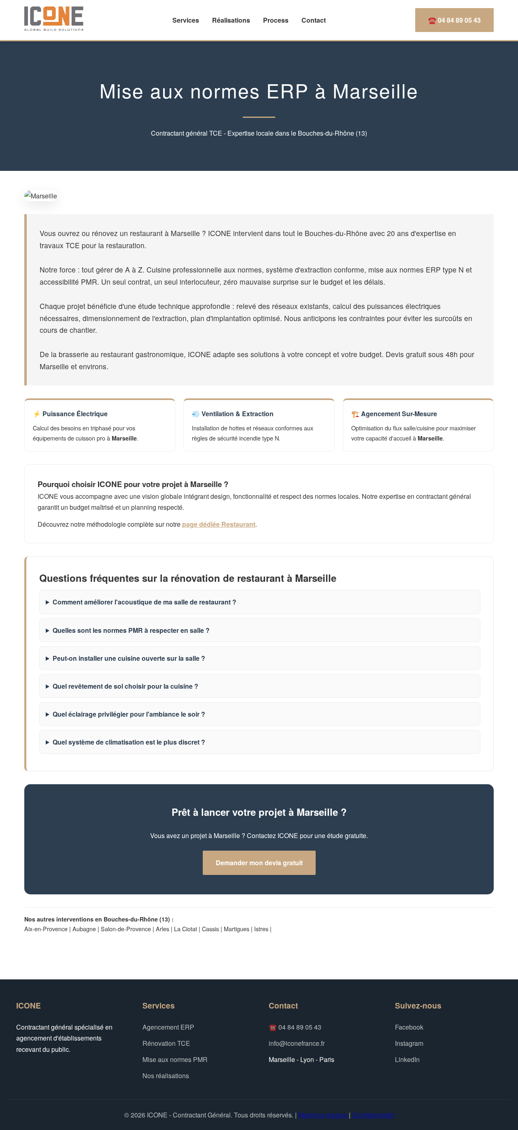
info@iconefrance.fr (297, 1043)
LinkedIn (407, 1059)
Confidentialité (373, 1114)
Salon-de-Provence (126, 928)
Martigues (236, 928)
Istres (261, 928)
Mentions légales (322, 1114)
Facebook (409, 1027)
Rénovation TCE (166, 1043)
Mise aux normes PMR (175, 1059)
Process (276, 20)
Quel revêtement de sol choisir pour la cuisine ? (125, 686)
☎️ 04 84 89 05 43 (454, 20)
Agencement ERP (168, 1027)
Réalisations (231, 20)
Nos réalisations (165, 1075)
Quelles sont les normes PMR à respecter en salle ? (131, 630)
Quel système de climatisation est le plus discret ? (129, 742)
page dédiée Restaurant (218, 524)
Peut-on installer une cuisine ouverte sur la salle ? (129, 658)
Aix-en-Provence (46, 928)
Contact (313, 20)
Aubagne (84, 928)
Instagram (409, 1043)
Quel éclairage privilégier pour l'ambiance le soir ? (129, 714)
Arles (162, 928)
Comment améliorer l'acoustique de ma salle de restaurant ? (144, 601)
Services (185, 20)
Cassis (210, 928)
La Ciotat (185, 928)
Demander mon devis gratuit (259, 862)
